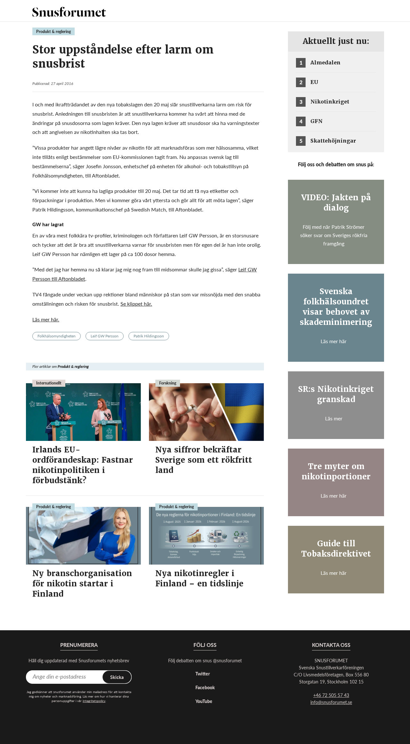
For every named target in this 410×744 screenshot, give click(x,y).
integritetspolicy (94, 701)
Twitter (202, 673)
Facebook (205, 687)
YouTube (203, 701)
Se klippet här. (136, 303)
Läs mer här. (45, 319)
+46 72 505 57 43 (331, 695)
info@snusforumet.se (331, 702)
